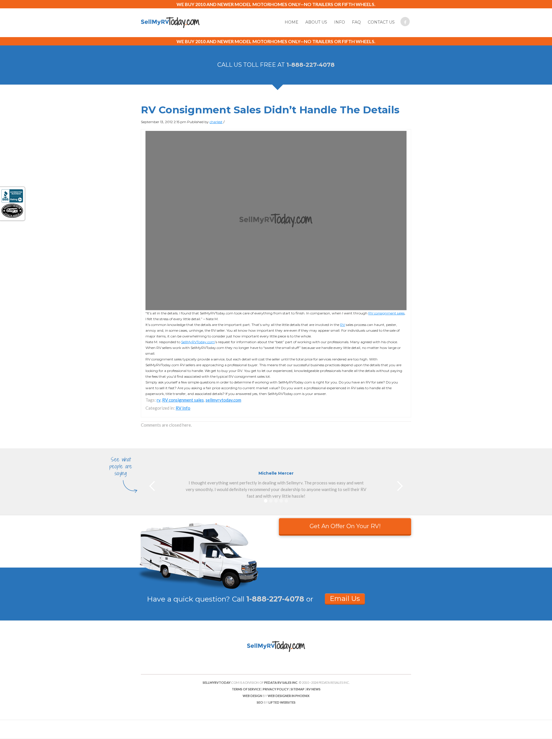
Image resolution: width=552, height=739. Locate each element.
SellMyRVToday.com (198, 342)
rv (158, 399)
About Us (316, 22)
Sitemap (297, 689)
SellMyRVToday (217, 682)
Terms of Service (246, 689)
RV (342, 324)
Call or (272, 599)
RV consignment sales (386, 313)
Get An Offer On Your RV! (345, 526)
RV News (313, 689)
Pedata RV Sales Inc (281, 682)
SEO (260, 702)
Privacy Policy (276, 689)
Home (291, 22)
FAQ (356, 22)
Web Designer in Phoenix (288, 696)
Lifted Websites (282, 702)
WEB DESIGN (252, 696)
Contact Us (381, 22)
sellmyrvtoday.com (223, 399)
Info (339, 22)
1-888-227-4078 (310, 64)
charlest (216, 122)
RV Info (183, 407)
